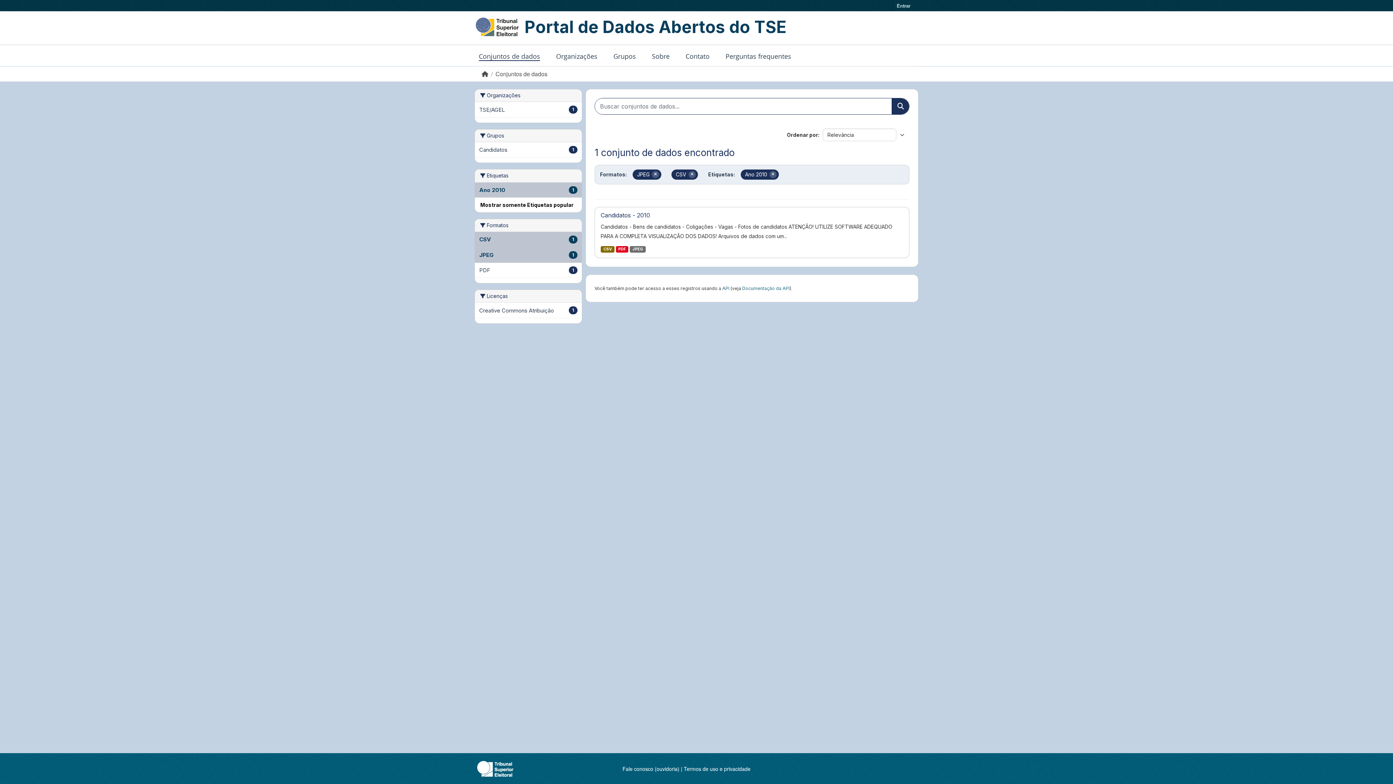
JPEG (637, 249)
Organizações (576, 56)
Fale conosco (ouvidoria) (650, 768)
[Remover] (655, 174)
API (726, 288)
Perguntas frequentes (758, 56)
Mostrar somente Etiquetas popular (527, 205)
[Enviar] (900, 106)
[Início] (485, 74)
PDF (622, 249)
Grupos (624, 56)
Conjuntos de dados (509, 56)
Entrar (904, 5)
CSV (607, 249)
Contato (698, 56)
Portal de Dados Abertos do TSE (655, 27)
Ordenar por (802, 135)
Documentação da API (766, 288)
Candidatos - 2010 (625, 215)
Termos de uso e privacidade (717, 768)
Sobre (661, 56)
